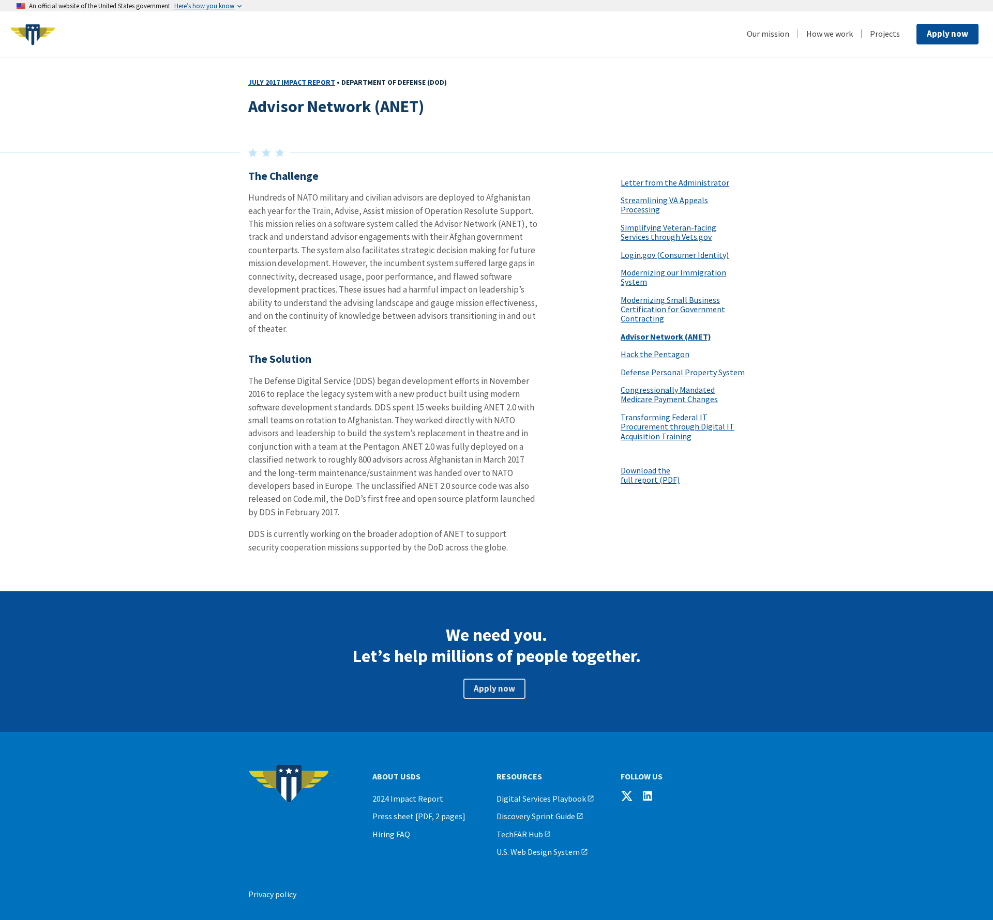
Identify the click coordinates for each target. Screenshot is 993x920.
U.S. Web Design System (538, 852)
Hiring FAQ (391, 834)
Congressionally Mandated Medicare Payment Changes (669, 394)
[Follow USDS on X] (627, 796)
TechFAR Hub (519, 834)
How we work (829, 33)
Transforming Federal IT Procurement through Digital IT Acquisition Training (677, 426)
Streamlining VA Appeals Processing (664, 204)
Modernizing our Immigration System (673, 277)
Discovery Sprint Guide (535, 816)
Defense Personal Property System (683, 372)
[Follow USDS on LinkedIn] (647, 796)
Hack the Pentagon (655, 354)
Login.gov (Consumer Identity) (675, 255)
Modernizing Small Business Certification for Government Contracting (673, 309)
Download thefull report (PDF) (650, 475)
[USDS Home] (88, 34)
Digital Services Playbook (541, 798)
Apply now (947, 33)
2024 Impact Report (407, 798)
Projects (885, 33)
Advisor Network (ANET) (666, 336)
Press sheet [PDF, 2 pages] (418, 816)
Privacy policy (272, 894)
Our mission (768, 33)
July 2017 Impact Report (291, 82)
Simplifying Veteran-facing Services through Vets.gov (668, 232)
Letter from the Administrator (675, 182)
